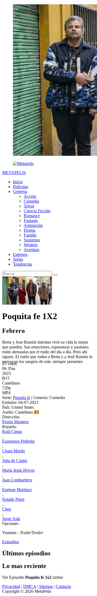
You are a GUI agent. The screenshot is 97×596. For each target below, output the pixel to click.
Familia (30, 235)
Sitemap (46, 586)
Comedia (31, 201)
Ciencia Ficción (37, 211)
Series (18, 259)
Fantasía (31, 220)
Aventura (31, 249)
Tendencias (22, 264)
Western (30, 244)
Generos (20, 191)
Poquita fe (21, 397)
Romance (32, 215)
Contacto (63, 586)
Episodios (10, 541)
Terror (29, 206)
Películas (20, 186)
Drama (29, 230)
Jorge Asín (11, 518)
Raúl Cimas (12, 431)
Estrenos (20, 254)
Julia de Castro (14, 460)
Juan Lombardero (17, 480)
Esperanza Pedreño (18, 441)
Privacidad (11, 586)
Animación (33, 225)
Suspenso (32, 240)
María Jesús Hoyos (18, 470)
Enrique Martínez (17, 489)
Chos (6, 509)
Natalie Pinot (13, 499)
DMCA (29, 586)
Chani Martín (13, 451)
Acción (30, 196)
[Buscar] (55, 275)
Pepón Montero (15, 421)
